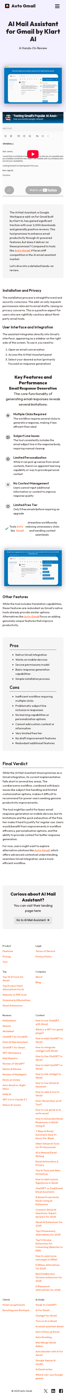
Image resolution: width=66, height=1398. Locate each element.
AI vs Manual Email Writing (46, 1154)
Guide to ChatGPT (46, 1304)
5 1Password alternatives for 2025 (48, 1288)
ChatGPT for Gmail (14, 1047)
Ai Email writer (44, 1369)
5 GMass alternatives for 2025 (48, 1266)
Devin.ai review (11, 1079)
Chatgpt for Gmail (46, 1315)
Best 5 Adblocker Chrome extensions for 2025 (49, 1277)
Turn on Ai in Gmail (46, 1321)
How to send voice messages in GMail (46, 1257)
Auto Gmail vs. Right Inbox (14, 1087)
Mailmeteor (9, 1020)
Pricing (7, 956)
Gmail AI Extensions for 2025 (49, 1224)
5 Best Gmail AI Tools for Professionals (47, 1145)
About (39, 976)
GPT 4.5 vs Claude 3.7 (15, 1099)
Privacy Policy (43, 956)
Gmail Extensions (13, 1005)
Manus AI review (12, 1104)
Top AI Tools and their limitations (48, 1172)
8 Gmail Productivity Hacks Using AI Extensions (47, 1201)
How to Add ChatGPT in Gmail (49, 1067)
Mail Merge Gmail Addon (46, 1344)
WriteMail (8, 1031)
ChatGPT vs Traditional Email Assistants (49, 1190)
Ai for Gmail (42, 1310)
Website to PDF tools (15, 994)
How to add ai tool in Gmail (47, 1093)
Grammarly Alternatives (16, 1000)
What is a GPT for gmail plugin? (49, 1031)
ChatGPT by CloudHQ (15, 1036)
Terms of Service (45, 951)
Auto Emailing (44, 1337)
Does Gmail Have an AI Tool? (48, 1102)
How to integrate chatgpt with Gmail (47, 1049)
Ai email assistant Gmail (49, 1326)
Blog (38, 982)
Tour (5, 961)
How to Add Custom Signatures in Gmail (47, 1181)
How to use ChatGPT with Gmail (47, 1022)
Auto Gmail (23, 6)
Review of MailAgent (14, 1074)
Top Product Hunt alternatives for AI (13, 987)
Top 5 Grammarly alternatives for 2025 (48, 1233)
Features (8, 951)
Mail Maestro (10, 1058)
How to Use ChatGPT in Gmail (49, 1058)
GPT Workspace (12, 1052)
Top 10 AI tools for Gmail (13, 978)
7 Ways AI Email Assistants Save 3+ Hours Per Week (46, 1135)
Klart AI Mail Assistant (15, 1042)
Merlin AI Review (12, 1069)
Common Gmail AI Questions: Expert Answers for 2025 (46, 1213)
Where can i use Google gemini (49, 1376)
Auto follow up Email (47, 1331)
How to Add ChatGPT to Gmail (49, 1040)
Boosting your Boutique (16, 1310)
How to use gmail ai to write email (48, 1111)
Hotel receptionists (14, 1304)
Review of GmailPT (14, 1063)
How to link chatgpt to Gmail (48, 1076)
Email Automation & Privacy (47, 1163)
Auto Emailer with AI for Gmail (49, 1353)
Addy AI (7, 1094)
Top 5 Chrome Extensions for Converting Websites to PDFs (49, 1245)
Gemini (7, 1025)
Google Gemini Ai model (46, 1362)
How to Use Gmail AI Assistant (47, 1085)
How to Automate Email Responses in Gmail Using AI (49, 1122)
